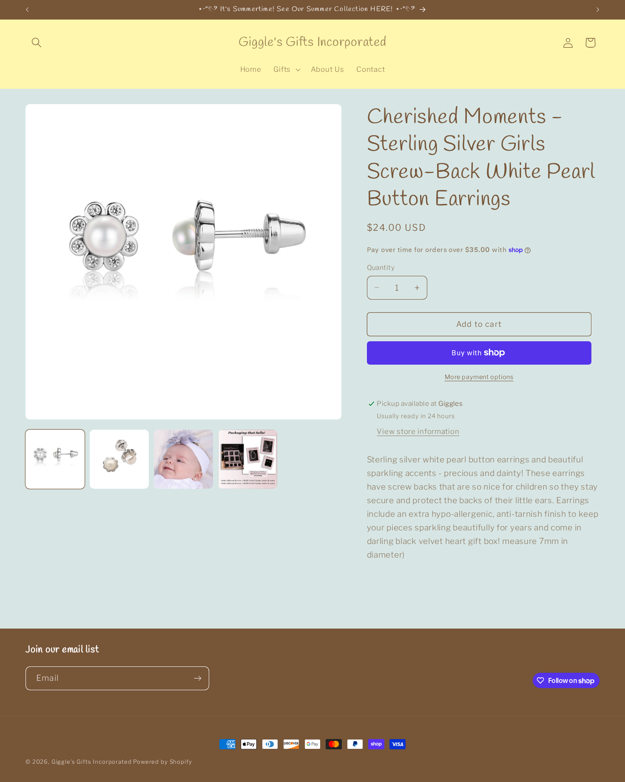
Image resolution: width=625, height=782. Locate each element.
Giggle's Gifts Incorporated (91, 761)
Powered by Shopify (162, 761)
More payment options (479, 377)
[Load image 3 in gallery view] (183, 459)
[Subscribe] (197, 678)
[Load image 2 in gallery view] (119, 459)
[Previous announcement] (27, 10)
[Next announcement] (597, 10)
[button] (37, 42)
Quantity (381, 268)
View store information (418, 431)
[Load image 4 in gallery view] (247, 459)
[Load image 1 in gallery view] (55, 459)
